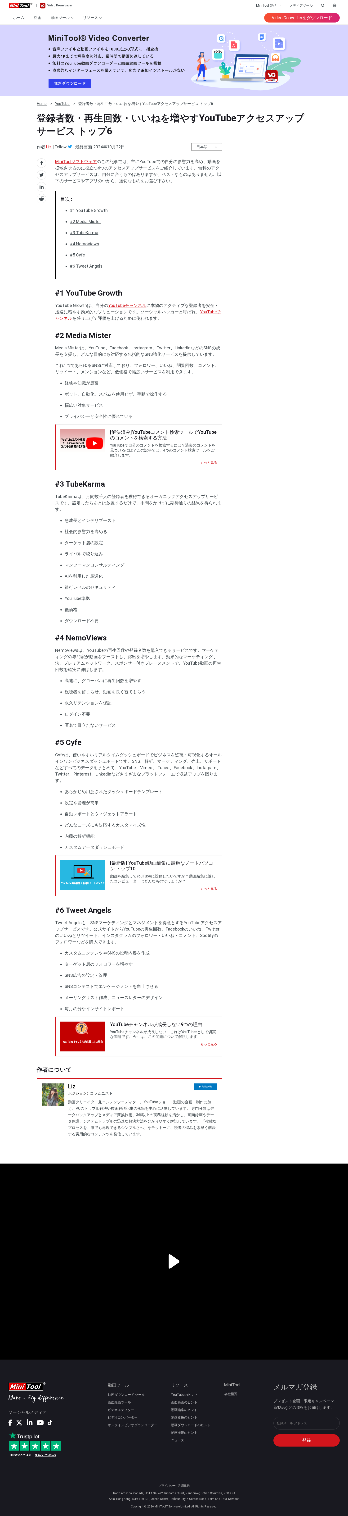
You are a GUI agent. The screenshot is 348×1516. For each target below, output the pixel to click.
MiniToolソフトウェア (76, 161)
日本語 (202, 147)
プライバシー (167, 1485)
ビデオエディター (121, 1410)
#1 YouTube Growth (89, 210)
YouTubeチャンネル (127, 305)
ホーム (18, 17)
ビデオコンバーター (123, 1417)
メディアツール (301, 5)
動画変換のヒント (184, 1417)
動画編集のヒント (184, 1410)
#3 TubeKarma (84, 232)
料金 (37, 17)
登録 (306, 1440)
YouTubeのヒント (184, 1395)
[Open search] (322, 5)
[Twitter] (70, 147)
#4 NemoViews (84, 243)
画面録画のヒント (184, 1402)
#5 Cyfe (77, 254)
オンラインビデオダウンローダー (132, 1425)
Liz (49, 146)
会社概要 (230, 1394)
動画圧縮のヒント (184, 1432)
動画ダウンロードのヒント (191, 1425)
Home (42, 103)
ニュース (177, 1440)
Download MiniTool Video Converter (174, 60)
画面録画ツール (119, 1402)
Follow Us (207, 1086)
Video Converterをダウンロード (302, 17)
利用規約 (184, 1485)
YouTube (62, 103)
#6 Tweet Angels (86, 266)
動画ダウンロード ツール (126, 1395)
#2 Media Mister (85, 221)
